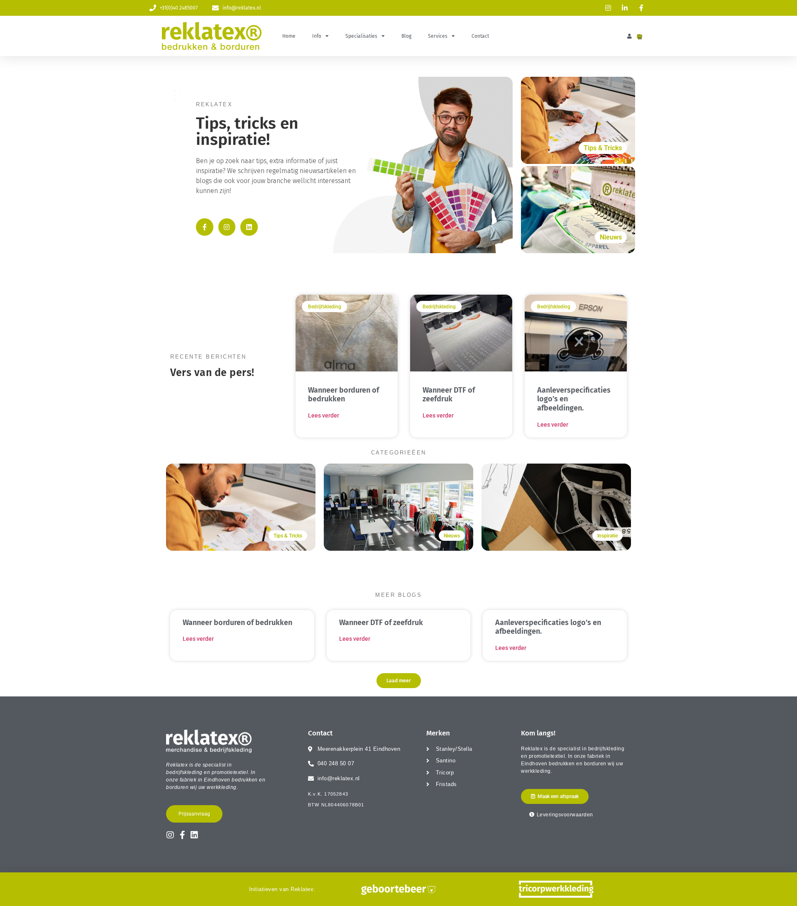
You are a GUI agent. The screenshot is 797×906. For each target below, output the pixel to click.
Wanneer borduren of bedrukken (343, 395)
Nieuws (611, 237)
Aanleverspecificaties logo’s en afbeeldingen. (548, 627)
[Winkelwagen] (639, 36)
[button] (398, 680)
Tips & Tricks (603, 148)
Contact (480, 36)
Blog (406, 36)
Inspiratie (607, 536)
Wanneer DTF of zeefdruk (449, 395)
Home (289, 36)
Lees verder (323, 415)
